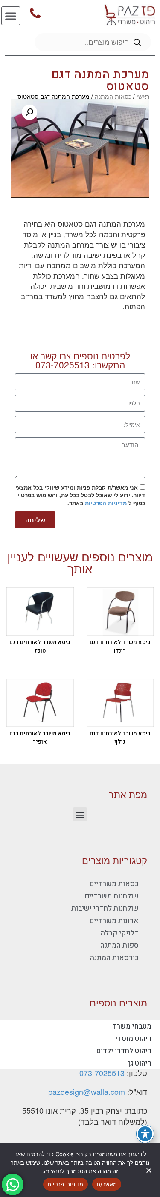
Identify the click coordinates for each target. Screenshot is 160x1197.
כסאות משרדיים (114, 883)
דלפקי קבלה (120, 933)
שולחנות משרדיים (112, 896)
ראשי (143, 96)
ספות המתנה (119, 945)
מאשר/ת (106, 1184)
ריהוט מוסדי (133, 1038)
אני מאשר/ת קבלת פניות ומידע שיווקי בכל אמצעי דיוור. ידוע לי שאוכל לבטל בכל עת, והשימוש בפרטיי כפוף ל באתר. (80, 495)
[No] (149, 1170)
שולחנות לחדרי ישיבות (105, 908)
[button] (10, 15)
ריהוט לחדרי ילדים (123, 1051)
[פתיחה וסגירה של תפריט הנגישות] (145, 1134)
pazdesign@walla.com (86, 1091)
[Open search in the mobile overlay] (92, 42)
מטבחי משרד (131, 1026)
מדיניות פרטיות (65, 1184)
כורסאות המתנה (114, 957)
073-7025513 (62, 364)
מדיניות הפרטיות (106, 503)
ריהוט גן (139, 1063)
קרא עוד (111, 622)
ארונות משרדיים (114, 920)
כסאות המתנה (113, 96)
